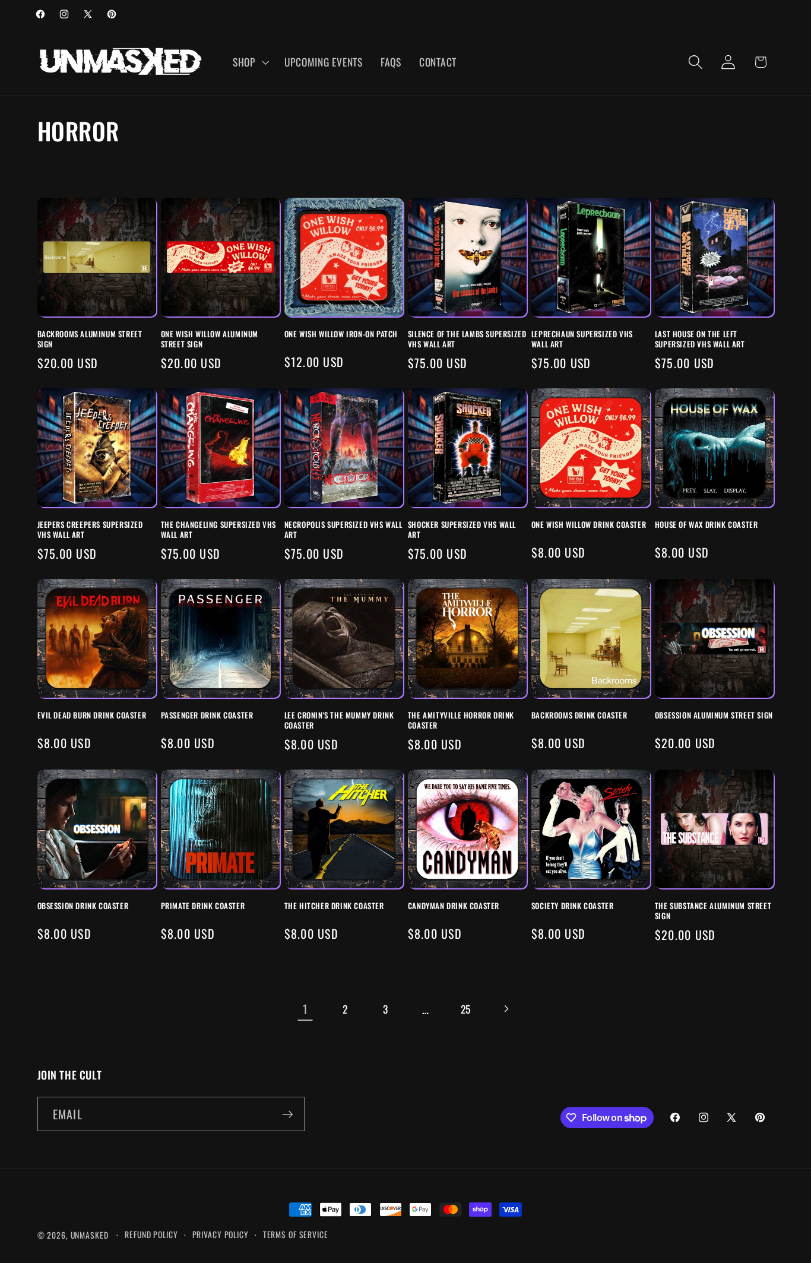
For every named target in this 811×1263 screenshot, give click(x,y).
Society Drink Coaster (572, 906)
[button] (249, 62)
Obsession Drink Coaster (83, 906)
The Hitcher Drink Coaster (334, 906)
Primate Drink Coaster (203, 906)
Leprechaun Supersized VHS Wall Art (582, 339)
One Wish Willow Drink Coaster (588, 525)
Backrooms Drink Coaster (579, 715)
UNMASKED (90, 1235)
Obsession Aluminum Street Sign (714, 715)
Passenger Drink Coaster (207, 715)
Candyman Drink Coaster (453, 906)
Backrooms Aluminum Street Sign (89, 339)
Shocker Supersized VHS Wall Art (462, 530)
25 (466, 1009)
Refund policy (151, 1234)
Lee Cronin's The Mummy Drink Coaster (339, 720)
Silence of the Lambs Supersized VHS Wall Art (467, 339)
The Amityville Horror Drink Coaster (461, 720)
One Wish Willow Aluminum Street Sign (209, 339)
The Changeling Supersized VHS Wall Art (218, 530)
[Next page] (505, 1009)
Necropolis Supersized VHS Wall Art (343, 530)
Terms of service (295, 1234)
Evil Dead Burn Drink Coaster (92, 715)
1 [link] (305, 1009)
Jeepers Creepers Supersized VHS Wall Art (90, 530)
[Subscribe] (287, 1114)
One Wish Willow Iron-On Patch (341, 334)
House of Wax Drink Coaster (706, 525)
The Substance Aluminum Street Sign (713, 911)
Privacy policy (220, 1234)
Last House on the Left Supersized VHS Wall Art (700, 339)
